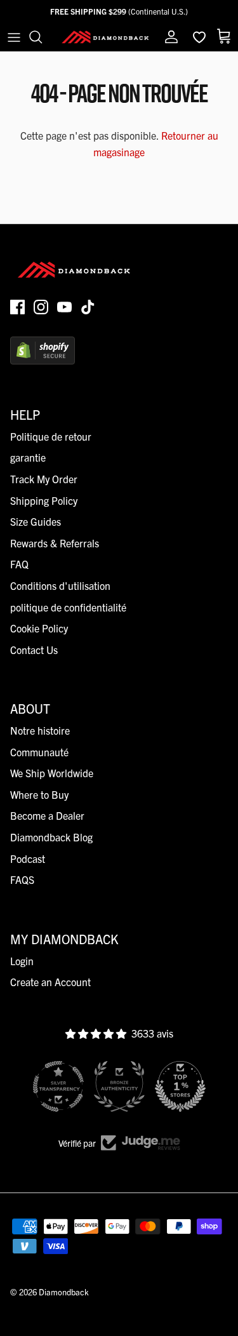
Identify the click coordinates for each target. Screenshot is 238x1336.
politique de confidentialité (68, 607)
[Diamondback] (105, 36)
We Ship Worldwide (51, 772)
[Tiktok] (88, 307)
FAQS (22, 879)
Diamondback (64, 1291)
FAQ (19, 564)
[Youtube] (64, 307)
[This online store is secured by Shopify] (42, 360)
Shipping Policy (43, 500)
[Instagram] (41, 307)
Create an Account (50, 981)
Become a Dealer (47, 815)
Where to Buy (39, 794)
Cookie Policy (39, 628)
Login (22, 960)
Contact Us (34, 649)
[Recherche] (42, 37)
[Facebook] (17, 307)
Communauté (39, 751)
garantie (28, 457)
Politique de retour (50, 436)
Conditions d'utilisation (60, 585)
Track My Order (43, 478)
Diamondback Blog (51, 837)
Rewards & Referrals (54, 543)
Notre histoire (40, 730)
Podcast (27, 858)
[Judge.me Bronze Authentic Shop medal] (119, 1086)
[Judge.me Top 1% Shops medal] (180, 1086)
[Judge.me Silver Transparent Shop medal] (58, 1086)
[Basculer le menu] (14, 37)
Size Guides (35, 521)
